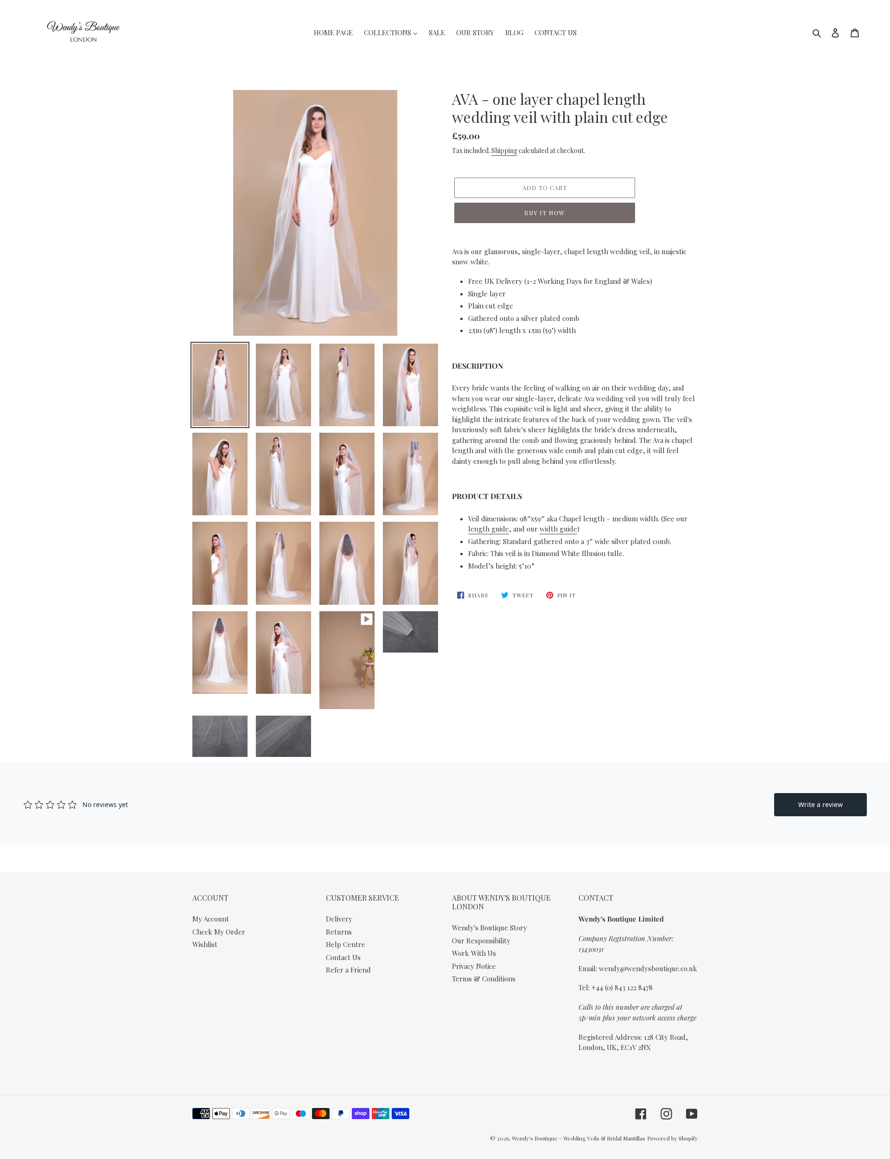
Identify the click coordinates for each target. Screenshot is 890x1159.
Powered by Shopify (672, 1138)
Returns (339, 931)
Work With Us (474, 953)
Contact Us (343, 957)
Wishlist (204, 944)
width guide (558, 528)
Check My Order (218, 931)
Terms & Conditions (483, 978)
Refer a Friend (348, 969)
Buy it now (544, 213)
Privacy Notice (474, 966)
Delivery (339, 918)
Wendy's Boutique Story (489, 927)
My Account (210, 918)
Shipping (504, 150)
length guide (488, 528)
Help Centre (345, 944)
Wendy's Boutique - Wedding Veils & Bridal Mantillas (578, 1138)
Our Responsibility (481, 940)
